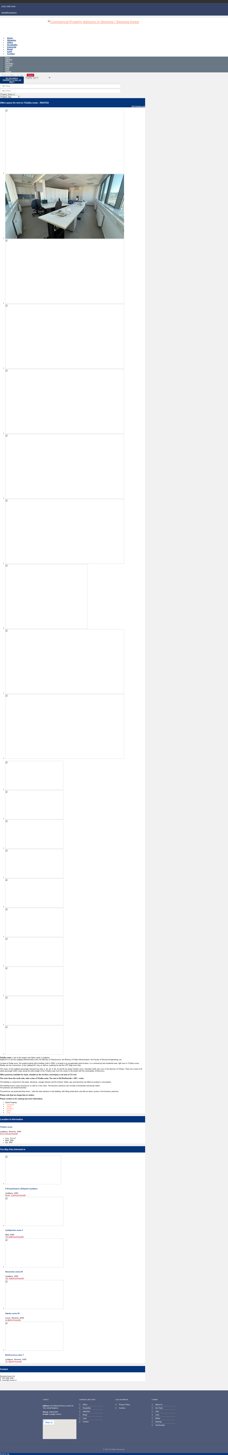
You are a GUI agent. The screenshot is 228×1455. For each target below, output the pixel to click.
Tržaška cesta (6, 1127)
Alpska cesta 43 (12, 1313)
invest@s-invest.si (8, 12)
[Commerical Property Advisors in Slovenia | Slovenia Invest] (93, 22)
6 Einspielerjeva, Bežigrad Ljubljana (21, 1189)
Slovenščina (172, 1)
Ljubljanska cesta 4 (14, 1230)
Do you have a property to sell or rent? (12, 80)
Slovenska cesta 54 (14, 1272)
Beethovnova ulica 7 (14, 1355)
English (175, 1)
